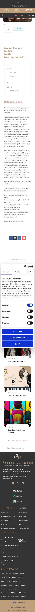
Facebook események (19, 441)
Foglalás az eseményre (15, 448)
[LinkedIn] (19, 238)
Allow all (17, 331)
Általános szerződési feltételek (17, 610)
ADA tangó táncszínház (16, 361)
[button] (2, 15)
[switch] (30, 311)
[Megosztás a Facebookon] (11, 238)
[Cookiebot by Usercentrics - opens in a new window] (25, 266)
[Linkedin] (29, 15)
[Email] (24, 238)
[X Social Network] (15, 238)
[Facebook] (22, 15)
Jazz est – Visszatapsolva (17, 396)
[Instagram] (25, 15)
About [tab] (29, 272)
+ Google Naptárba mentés (18, 259)
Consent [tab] (6, 272)
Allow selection (17, 338)
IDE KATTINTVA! (18, 221)
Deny (17, 344)
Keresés (6, 25)
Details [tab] (17, 272)
